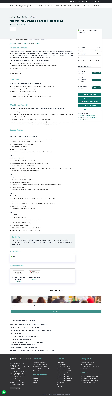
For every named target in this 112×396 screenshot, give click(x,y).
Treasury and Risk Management (41, 368)
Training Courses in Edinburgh (64, 372)
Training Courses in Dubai (63, 374)
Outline (37, 43)
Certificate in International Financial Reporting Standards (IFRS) (27, 305)
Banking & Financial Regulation (20, 39)
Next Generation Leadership (40, 364)
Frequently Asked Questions (64, 380)
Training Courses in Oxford (63, 368)
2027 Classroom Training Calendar (89, 380)
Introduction (13, 43)
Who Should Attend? (29, 43)
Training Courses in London (64, 366)
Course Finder (42, 5)
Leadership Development (39, 362)
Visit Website (18, 281)
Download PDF (90, 109)
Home (11, 39)
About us (35, 380)
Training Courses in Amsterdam (64, 378)
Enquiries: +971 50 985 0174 (16, 380)
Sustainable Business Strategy (40, 366)
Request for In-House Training (89, 101)
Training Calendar (61, 364)
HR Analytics (36, 370)
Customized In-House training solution (90, 366)
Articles (35, 382)
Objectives (19, 43)
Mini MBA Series (83, 119)
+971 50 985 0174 (97, 1)
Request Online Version (89, 105)
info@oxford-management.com (79, 1)
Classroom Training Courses (88, 362)
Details (56, 311)
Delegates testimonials (62, 382)
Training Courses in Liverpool (64, 370)
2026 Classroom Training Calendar (89, 376)
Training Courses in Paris (63, 376)
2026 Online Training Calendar (88, 378)
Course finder (60, 362)
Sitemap (59, 384)
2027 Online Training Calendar (88, 382)
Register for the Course (89, 94)
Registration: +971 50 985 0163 (17, 382)
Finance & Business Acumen (87, 115)
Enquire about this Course (89, 98)
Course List (59, 386)
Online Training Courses (86, 364)
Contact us (36, 378)
